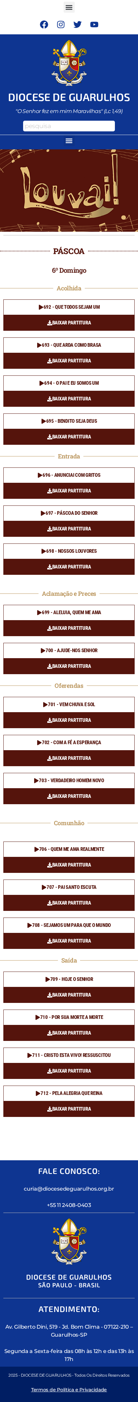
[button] (69, 7)
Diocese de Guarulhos (69, 96)
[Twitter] (77, 24)
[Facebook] (44, 24)
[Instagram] (60, 24)
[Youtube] (94, 24)
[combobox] (69, 126)
